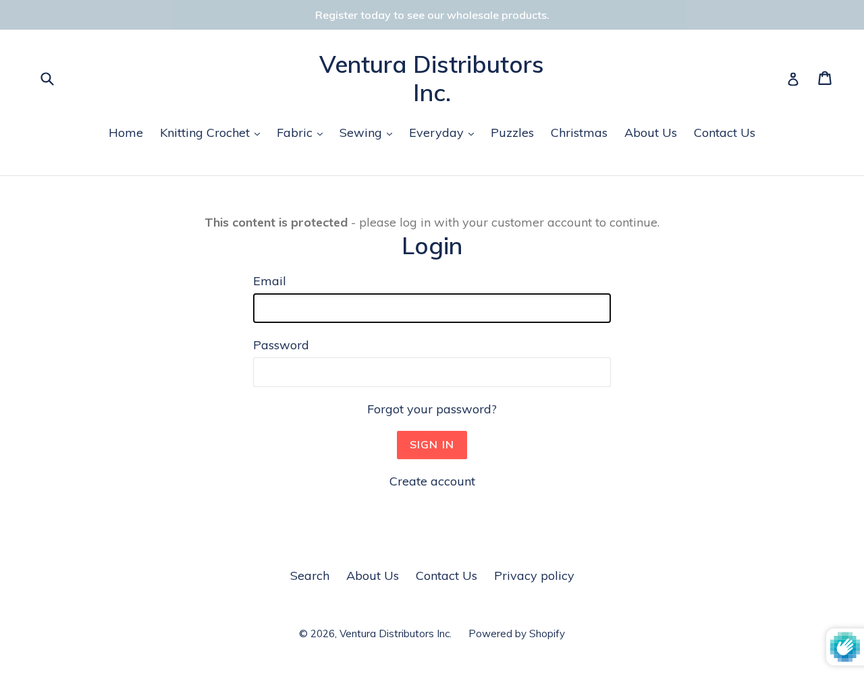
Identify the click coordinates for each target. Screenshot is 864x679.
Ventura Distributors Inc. (431, 78)
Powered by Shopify (516, 633)
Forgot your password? (432, 409)
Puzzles (512, 132)
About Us (650, 132)
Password (281, 345)
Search (309, 575)
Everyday (445, 132)
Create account (432, 481)
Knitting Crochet (213, 132)
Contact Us (724, 132)
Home (126, 132)
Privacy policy (534, 575)
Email (269, 281)
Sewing (369, 132)
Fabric (303, 132)
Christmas (579, 132)
